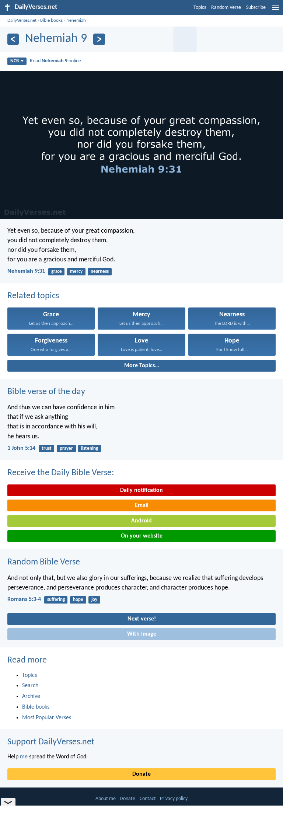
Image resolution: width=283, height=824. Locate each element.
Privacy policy (174, 799)
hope (78, 599)
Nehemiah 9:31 (26, 271)
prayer (66, 448)
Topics (199, 7)
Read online (55, 61)
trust (47, 448)
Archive (31, 696)
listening (89, 448)
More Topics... (141, 366)
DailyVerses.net (21, 20)
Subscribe (256, 7)
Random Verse (226, 7)
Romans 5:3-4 (24, 599)
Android (141, 521)
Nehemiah (76, 20)
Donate (141, 774)
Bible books (51, 20)
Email (142, 505)
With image (141, 634)
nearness (100, 271)
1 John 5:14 (21, 448)
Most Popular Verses (46, 718)
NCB (14, 61)
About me (105, 799)
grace (56, 271)
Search (30, 686)
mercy (76, 271)
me (24, 757)
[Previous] (13, 39)
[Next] (99, 39)
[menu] (275, 10)
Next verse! (141, 619)
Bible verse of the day (46, 391)
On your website (142, 536)
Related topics (33, 296)
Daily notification (141, 490)
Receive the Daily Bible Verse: (60, 473)
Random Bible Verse (43, 562)
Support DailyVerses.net (50, 742)
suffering (56, 599)
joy (94, 599)
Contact (148, 799)
